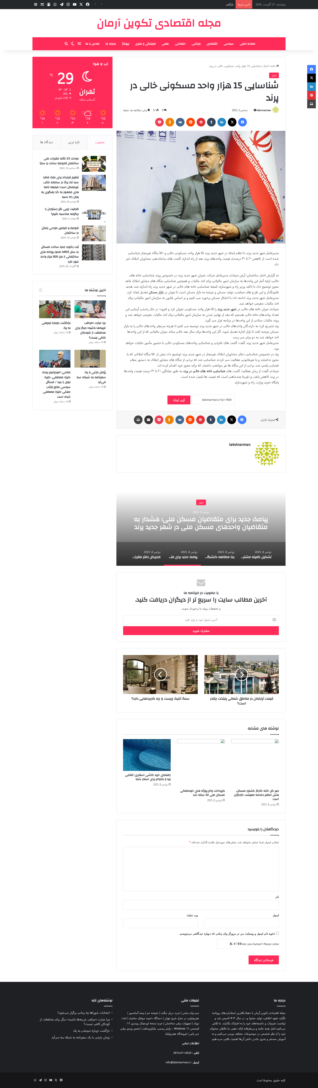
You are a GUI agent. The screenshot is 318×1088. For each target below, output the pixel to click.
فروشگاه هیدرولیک (176, 1033)
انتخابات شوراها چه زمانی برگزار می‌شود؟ (83, 1012)
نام (277, 896)
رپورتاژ (125, 44)
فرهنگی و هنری (145, 44)
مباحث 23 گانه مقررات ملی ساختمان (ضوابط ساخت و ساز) (59, 161)
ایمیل (276, 915)
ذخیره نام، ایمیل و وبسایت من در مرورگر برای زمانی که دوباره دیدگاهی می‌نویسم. (227, 933)
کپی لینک (179, 400)
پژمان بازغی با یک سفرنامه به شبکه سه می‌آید (91, 377)
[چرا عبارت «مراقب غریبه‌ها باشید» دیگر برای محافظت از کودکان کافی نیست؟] (90, 309)
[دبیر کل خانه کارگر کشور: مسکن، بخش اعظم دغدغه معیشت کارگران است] (255, 763)
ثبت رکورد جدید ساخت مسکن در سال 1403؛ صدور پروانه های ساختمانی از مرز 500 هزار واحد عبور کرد (59, 254)
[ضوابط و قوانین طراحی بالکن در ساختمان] (94, 233)
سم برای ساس (190, 1013)
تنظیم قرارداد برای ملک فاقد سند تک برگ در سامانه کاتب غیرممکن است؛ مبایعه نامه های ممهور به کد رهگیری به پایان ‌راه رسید (60, 187)
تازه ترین (74, 142)
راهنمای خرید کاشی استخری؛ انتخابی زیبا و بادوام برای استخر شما (148, 777)
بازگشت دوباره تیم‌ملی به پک (216, 4)
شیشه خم (152, 1013)
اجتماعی (180, 44)
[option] (201, 522)
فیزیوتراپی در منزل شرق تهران (181, 1018)
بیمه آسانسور (136, 1013)
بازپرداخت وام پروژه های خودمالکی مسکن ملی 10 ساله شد (202, 793)
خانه (273, 66)
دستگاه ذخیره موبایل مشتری (145, 1018)
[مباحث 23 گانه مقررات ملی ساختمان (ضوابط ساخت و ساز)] (94, 164)
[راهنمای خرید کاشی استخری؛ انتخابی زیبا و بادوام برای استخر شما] (147, 755)
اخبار (265, 66)
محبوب (100, 142)
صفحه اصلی (247, 44)
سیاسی (229, 44)
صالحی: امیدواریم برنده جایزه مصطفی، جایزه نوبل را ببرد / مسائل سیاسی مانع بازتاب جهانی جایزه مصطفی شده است (56, 385)
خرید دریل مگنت (170, 1013)
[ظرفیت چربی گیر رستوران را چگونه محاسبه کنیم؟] (94, 214)
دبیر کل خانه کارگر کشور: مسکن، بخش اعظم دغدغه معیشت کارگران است (256, 795)
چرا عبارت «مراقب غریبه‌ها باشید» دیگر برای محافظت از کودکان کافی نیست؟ (90, 330)
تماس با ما (92, 44)
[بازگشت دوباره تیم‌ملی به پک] (55, 309)
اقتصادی (212, 44)
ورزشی (196, 44)
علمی (165, 44)
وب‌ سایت (192, 915)
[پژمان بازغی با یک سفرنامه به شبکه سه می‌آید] (90, 359)
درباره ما (110, 44)
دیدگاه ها (46, 142)
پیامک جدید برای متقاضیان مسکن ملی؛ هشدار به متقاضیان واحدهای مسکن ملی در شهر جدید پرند (201, 523)
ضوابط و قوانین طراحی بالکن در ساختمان (60, 230)
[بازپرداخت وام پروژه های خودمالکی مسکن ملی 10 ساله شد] (201, 763)
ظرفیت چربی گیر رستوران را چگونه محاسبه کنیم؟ (62, 211)
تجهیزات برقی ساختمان (178, 1023)
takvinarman (264, 110)
